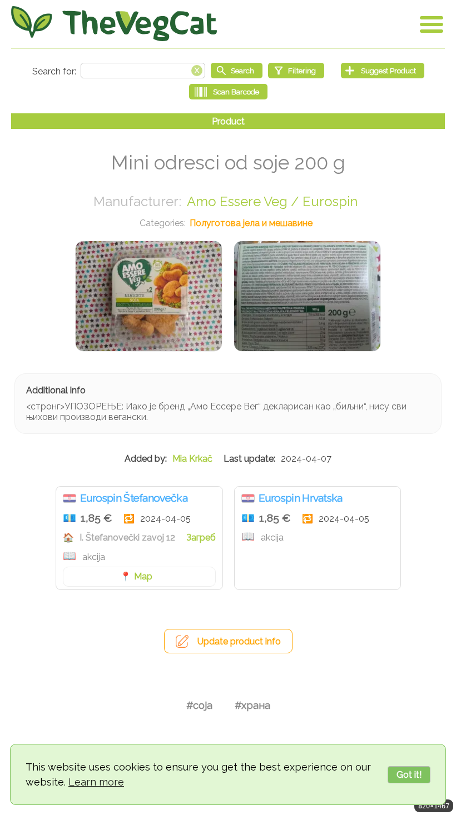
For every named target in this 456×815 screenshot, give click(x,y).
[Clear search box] (196, 69)
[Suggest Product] (382, 70)
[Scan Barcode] (228, 91)
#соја (199, 705)
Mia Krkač (192, 458)
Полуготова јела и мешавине (251, 223)
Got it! (409, 774)
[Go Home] (114, 24)
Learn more (96, 782)
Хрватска (69, 498)
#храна (252, 705)
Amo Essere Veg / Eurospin (272, 201)
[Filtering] (296, 70)
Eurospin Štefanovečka (133, 498)
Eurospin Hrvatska (301, 498)
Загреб (201, 537)
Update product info (239, 641)
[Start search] (236, 70)
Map (143, 576)
